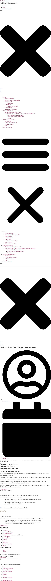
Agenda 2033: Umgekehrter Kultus (15, 116)
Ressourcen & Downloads (11, 109)
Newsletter (5, 530)
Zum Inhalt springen (4, 0)
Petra (3, 550)
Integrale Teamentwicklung (8, 119)
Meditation (5, 542)
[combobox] (25, 12)
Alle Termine (3, 557)
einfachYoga (8, 104)
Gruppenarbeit (8, 101)
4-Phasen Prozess (9, 124)
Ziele (6, 125)
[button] (25, 179)
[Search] (1, 90)
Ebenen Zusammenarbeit (11, 122)
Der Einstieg (8, 121)
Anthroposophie (6, 536)
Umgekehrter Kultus (7, 533)
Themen (4, 97)
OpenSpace (10, 103)
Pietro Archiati (3, 489)
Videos (9, 118)
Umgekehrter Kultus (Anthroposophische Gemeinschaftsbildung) (20, 113)
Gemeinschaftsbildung (7, 110)
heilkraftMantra (8, 107)
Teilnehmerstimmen (7, 127)
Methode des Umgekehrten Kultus (15, 115)
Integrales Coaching (9, 98)
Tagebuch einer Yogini (12, 106)
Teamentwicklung (6, 537)
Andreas (4, 551)
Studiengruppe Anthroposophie (12, 100)
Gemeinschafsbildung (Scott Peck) (13, 112)
